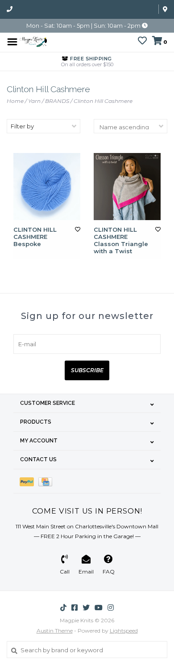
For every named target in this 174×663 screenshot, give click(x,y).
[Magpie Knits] (33, 41)
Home (15, 101)
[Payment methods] (29, 481)
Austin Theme (55, 630)
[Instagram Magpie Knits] (111, 607)
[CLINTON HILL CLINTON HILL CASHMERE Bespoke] (46, 186)
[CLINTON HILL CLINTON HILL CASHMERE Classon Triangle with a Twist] (127, 186)
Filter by (22, 126)
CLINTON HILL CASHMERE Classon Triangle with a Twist (121, 240)
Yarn (34, 101)
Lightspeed (124, 630)
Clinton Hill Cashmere (103, 101)
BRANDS (57, 101)
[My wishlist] (142, 41)
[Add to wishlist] (77, 229)
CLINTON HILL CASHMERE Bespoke (35, 237)
